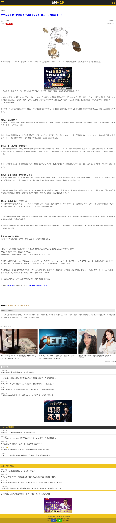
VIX (14, 305)
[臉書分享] (54, 520)
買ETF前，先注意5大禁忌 (38, 285)
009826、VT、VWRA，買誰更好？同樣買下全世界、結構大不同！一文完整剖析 (56, 357)
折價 (27, 305)
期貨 (7, 305)
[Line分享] (60, 520)
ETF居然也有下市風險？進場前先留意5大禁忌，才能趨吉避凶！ (32, 15)
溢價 (21, 305)
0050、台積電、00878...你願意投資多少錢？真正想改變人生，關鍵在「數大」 (18, 357)
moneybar (7, 25)
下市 (18, 305)
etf (24, 305)
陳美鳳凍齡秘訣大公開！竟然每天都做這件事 (94, 356)
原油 (11, 305)
